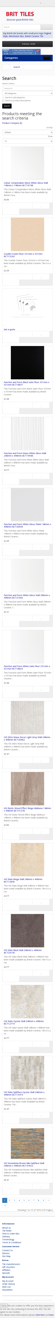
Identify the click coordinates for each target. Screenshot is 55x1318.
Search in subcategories (15, 97)
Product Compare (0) (12, 123)
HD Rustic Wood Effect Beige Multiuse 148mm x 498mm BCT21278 (27, 809)
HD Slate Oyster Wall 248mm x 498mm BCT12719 (24, 1022)
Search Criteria (8, 83)
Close (3, 1305)
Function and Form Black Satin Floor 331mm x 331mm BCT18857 (26, 383)
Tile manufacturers (11, 1264)
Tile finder (7, 1230)
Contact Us (7, 1250)
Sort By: (49, 127)
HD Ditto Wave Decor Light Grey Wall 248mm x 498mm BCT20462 (27, 738)
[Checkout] (50, 2)
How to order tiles (10, 1233)
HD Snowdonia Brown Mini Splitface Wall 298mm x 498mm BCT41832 (24, 1164)
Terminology (8, 1239)
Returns (6, 1253)
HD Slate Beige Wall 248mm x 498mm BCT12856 (23, 880)
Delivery (6, 1236)
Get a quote (9, 329)
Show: (50, 136)
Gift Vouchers (8, 1267)
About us (6, 1227)
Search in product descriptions (18, 100)
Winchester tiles (16, 36)
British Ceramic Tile (34, 36)
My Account (7, 1281)
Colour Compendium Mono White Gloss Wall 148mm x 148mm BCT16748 (26, 184)
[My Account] (39, 2)
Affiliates (6, 1270)
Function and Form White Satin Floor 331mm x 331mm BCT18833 (27, 667)
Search (16, 67)
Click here (40, 1314)
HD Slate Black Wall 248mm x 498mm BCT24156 (23, 951)
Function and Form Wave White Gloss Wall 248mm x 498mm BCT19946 (25, 454)
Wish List (6, 1286)
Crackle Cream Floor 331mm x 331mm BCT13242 (23, 255)
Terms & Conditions (11, 1242)
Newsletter (7, 1289)
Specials (6, 1272)
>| (5, 1205)
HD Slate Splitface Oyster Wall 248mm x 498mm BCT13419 (24, 1093)
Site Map (6, 1256)
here (51, 1314)
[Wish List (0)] (43, 2)
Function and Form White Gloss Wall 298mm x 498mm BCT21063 (27, 596)
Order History (8, 1284)
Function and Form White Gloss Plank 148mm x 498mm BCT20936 (27, 525)
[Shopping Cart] (47, 2)
